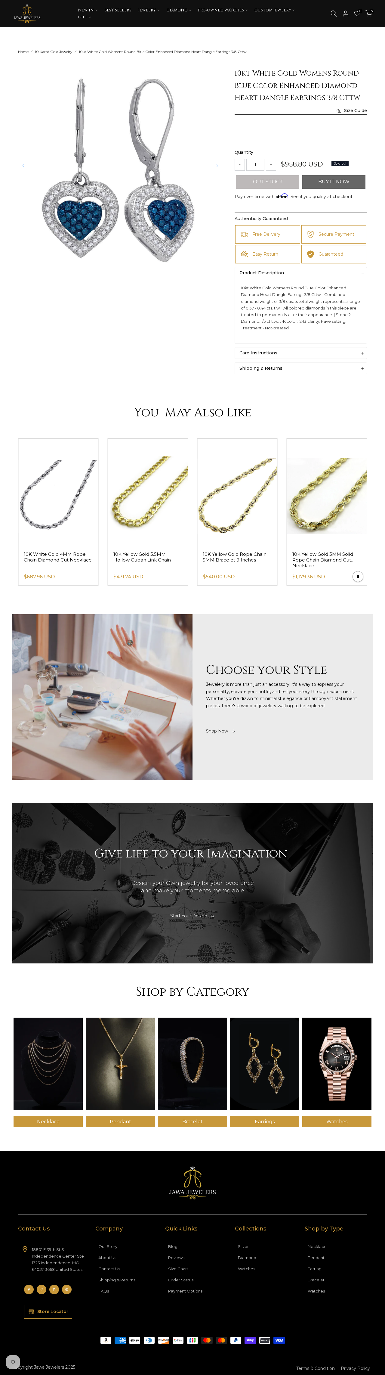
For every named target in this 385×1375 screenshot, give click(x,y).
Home (23, 51)
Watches (246, 1268)
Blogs (173, 1246)
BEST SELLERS (117, 10)
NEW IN (86, 10)
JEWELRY (147, 10)
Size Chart (178, 1268)
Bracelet (316, 1279)
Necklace (317, 1246)
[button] (217, 165)
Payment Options (185, 1291)
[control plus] (271, 165)
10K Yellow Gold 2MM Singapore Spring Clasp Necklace (50, 559)
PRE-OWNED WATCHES (221, 10)
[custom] (29, 1289)
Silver (243, 1246)
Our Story (107, 1246)
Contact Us (109, 1268)
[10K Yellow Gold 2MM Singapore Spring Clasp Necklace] (58, 492)
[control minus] (240, 165)
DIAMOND (177, 10)
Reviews (176, 1257)
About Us (107, 1257)
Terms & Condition (315, 1368)
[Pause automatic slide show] (358, 576)
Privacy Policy (355, 1368)
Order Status (180, 1279)
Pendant (316, 1257)
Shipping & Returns (116, 1279)
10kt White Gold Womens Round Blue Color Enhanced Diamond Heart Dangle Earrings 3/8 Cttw (163, 51)
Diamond (247, 1257)
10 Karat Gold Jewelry (53, 51)
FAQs (103, 1291)
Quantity (244, 152)
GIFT (83, 17)
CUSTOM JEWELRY (272, 10)
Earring (315, 1268)
